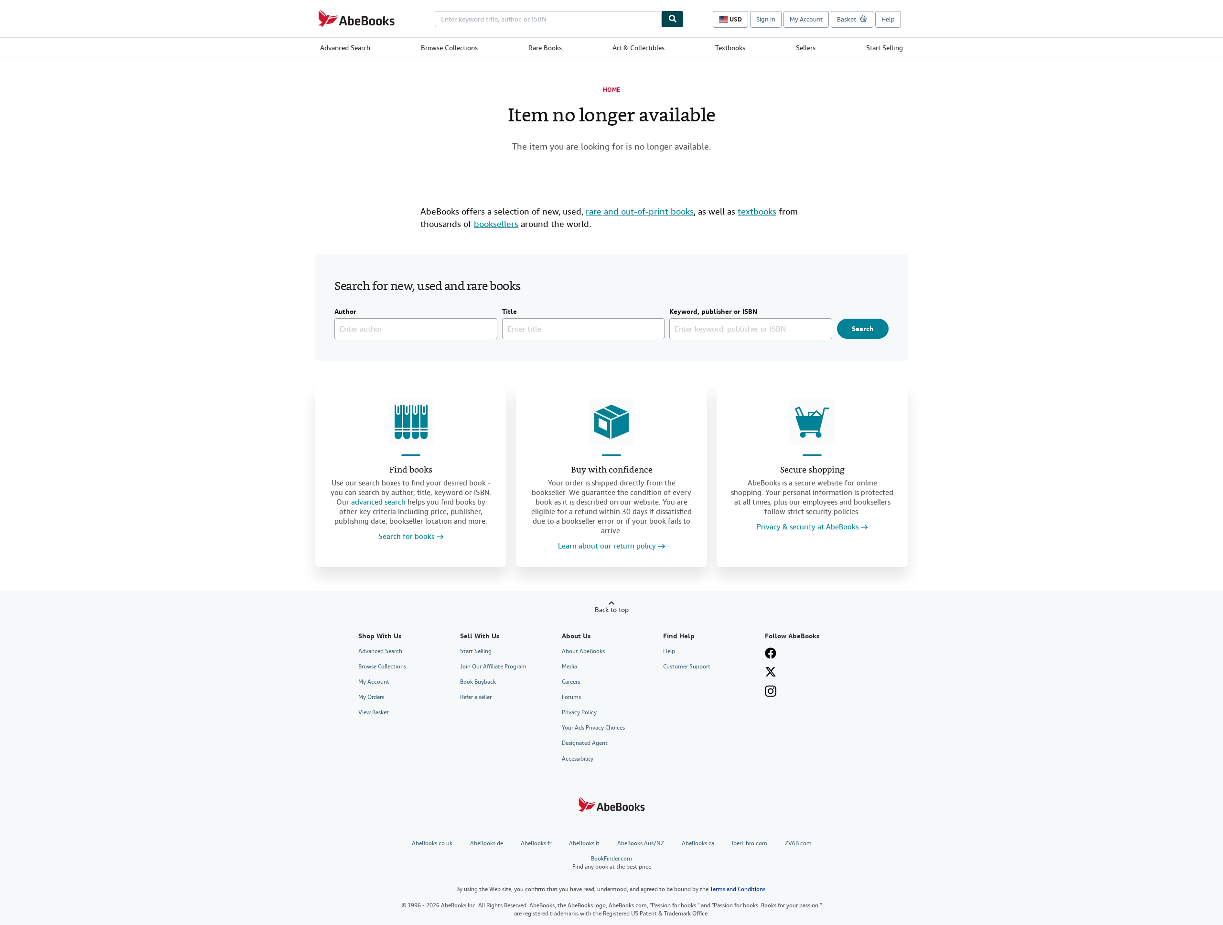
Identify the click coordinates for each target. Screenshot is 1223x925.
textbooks (757, 211)
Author (345, 312)
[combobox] (548, 19)
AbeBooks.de (486, 843)
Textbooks (730, 47)
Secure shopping (812, 470)
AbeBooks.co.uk (432, 843)
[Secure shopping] (812, 422)
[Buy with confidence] (611, 422)
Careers (571, 682)
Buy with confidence (612, 470)
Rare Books (545, 47)
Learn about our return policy (607, 546)
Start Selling (884, 47)
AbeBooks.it (584, 843)
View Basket (373, 712)
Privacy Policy (579, 712)
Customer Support (686, 666)
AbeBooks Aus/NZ (640, 843)
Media (569, 666)
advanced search (378, 502)
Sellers (805, 47)
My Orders (371, 697)
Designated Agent (585, 743)
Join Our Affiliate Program (493, 666)
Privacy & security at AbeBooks (807, 527)
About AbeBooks (583, 651)
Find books (410, 470)
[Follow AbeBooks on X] (770, 672)
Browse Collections (449, 47)
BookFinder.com (611, 863)
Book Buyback (478, 682)
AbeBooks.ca (698, 843)
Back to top (612, 609)
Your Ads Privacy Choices (593, 727)
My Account (806, 19)
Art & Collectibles (638, 47)
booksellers (496, 223)
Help (888, 19)
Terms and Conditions (737, 889)
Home (611, 90)
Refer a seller (476, 697)
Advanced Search (345, 47)
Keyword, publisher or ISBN (713, 312)
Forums (571, 697)
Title (509, 312)
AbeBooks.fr (536, 843)
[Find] (672, 19)
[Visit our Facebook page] (770, 653)
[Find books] (411, 422)
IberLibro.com (749, 843)
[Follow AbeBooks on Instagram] (770, 691)
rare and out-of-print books (640, 211)
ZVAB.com (798, 843)
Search (863, 328)
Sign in (765, 19)
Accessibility (577, 759)
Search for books (406, 536)
